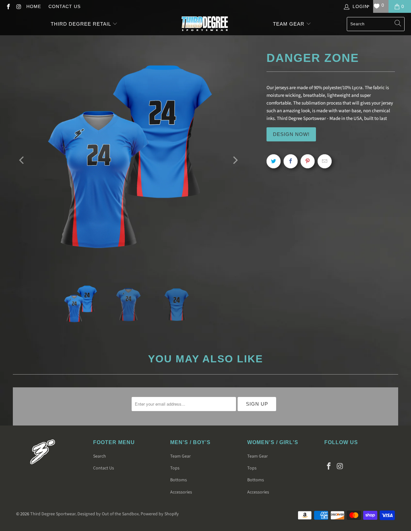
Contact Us (64, 6)
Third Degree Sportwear (52, 514)
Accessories (181, 492)
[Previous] (22, 160)
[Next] (234, 160)
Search (99, 456)
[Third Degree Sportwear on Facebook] (8, 6)
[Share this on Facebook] (291, 161)
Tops (174, 468)
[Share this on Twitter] (274, 161)
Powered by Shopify (160, 514)
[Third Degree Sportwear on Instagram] (18, 6)
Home (33, 6)
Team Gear (289, 24)
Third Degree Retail (81, 24)
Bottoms (178, 480)
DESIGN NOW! (291, 134)
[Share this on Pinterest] (308, 161)
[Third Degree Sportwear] (204, 24)
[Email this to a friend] (325, 161)
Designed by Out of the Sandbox (108, 514)
